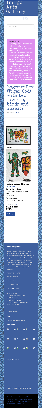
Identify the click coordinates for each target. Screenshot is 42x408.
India (15, 204)
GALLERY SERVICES (12, 277)
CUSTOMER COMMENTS (14, 285)
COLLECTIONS (11, 281)
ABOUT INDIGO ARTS (13, 273)
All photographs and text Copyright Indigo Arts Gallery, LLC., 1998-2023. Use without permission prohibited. (20, 399)
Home (17, 112)
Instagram (26, 18)
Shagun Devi (10, 186)
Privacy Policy (13, 311)
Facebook (24, 18)
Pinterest (30, 18)
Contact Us (16, 59)
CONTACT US (15, 304)
